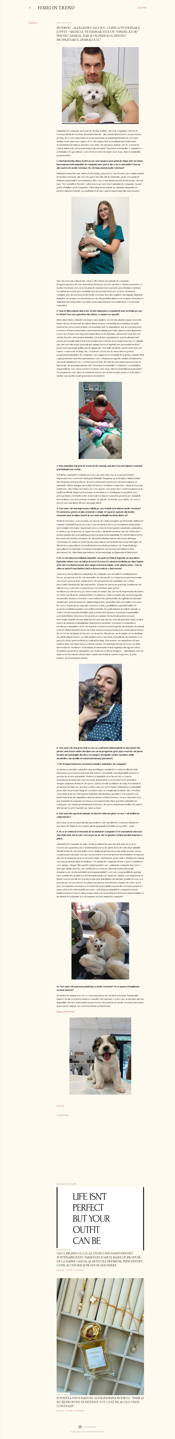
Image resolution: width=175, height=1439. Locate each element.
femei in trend (56, 8)
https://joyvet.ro (65, 1011)
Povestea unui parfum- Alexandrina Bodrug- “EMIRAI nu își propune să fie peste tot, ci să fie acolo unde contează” (100, 1402)
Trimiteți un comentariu (75, 1270)
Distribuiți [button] (32, 23)
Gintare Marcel (99, 1432)
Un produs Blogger (90, 1427)
